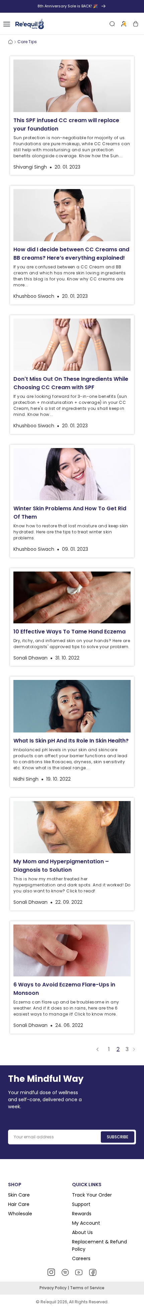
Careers (81, 1258)
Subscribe (117, 1137)
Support (81, 1204)
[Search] (112, 24)
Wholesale (20, 1213)
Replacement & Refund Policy (99, 1245)
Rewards (81, 1213)
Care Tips (27, 42)
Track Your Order (92, 1195)
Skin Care (19, 1195)
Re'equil (48, 1302)
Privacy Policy (54, 1288)
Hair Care (18, 1204)
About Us (82, 1232)
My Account (86, 1223)
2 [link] (118, 1049)
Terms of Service (87, 1288)
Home (10, 41)
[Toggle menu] (6, 23)
